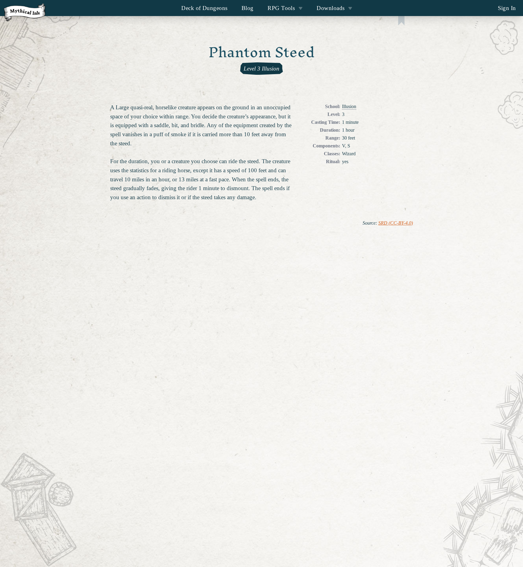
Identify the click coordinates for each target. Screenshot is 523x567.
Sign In (507, 8)
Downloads (330, 8)
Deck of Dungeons (204, 8)
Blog (248, 8)
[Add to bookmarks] (401, 21)
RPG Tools (281, 8)
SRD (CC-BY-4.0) (395, 223)
